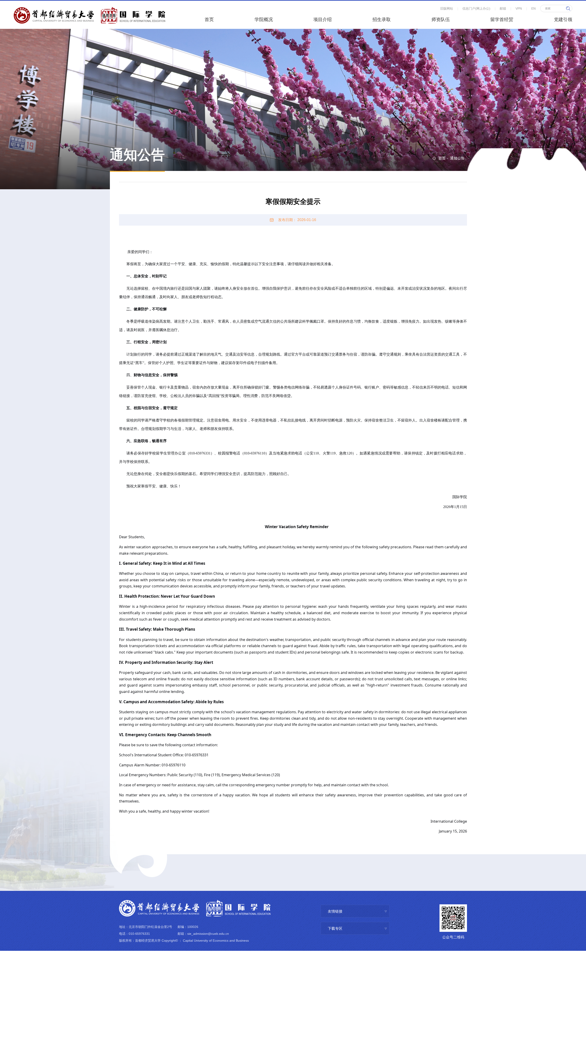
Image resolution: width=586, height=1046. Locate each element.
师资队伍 (440, 19)
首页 (209, 19)
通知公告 (457, 158)
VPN (518, 8)
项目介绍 (322, 19)
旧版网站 (446, 8)
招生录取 (381, 19)
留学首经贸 (501, 19)
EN (533, 8)
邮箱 (503, 8)
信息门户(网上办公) (476, 8)
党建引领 (563, 19)
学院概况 (264, 19)
